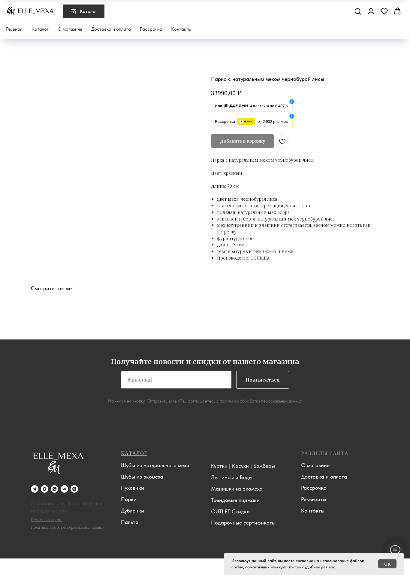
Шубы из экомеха (142, 476)
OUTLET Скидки (230, 511)
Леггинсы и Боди (231, 477)
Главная (14, 29)
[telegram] (34, 489)
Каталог (40, 29)
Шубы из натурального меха (155, 465)
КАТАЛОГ (134, 453)
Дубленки (132, 510)
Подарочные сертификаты (243, 522)
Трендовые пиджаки (235, 500)
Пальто (129, 522)
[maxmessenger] (44, 489)
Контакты (181, 29)
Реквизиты (313, 499)
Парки (129, 499)
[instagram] (74, 489)
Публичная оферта (46, 519)
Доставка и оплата (111, 29)
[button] (357, 11)
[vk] (64, 489)
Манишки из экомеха (237, 488)
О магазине (70, 29)
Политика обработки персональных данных (67, 527)
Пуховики (132, 488)
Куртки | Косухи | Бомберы (243, 466)
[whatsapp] (54, 489)
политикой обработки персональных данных (261, 401)
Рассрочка (151, 29)
